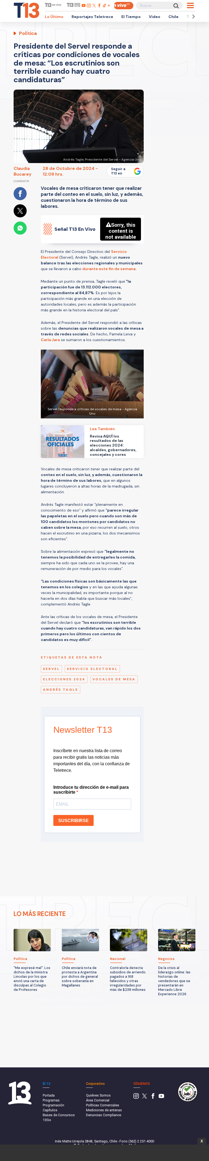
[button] (192, 16)
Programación (53, 1105)
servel (51, 669)
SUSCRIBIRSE (73, 820)
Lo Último (54, 16)
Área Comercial (97, 1100)
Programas (51, 1100)
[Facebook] (153, 1097)
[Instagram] (136, 1097)
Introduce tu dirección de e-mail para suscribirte (91, 789)
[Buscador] (175, 5)
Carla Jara (50, 339)
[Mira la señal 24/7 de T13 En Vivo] (123, 5)
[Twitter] (144, 1097)
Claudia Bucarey (23, 171)
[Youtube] (161, 1097)
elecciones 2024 (64, 679)
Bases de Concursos (59, 1115)
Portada (49, 1095)
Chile (173, 16)
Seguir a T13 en (118, 171)
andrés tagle (60, 689)
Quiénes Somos (98, 1095)
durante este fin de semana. (109, 268)
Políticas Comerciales (102, 1105)
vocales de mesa (114, 679)
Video (154, 16)
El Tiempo (131, 16)
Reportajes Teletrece (92, 16)
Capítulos (50, 1110)
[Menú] (190, 5)
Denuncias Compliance (103, 1115)
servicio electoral (92, 669)
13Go (47, 1120)
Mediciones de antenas (104, 1110)
